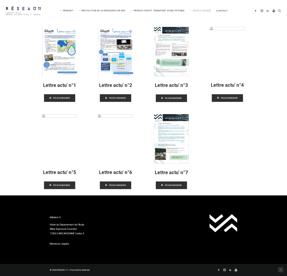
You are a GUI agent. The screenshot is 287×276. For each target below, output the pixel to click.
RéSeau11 (68, 10)
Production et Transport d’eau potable (159, 10)
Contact (222, 10)
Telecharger (61, 98)
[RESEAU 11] (23, 10)
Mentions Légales (59, 243)
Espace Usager (202, 10)
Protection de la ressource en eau (103, 10)
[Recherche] (279, 10)
